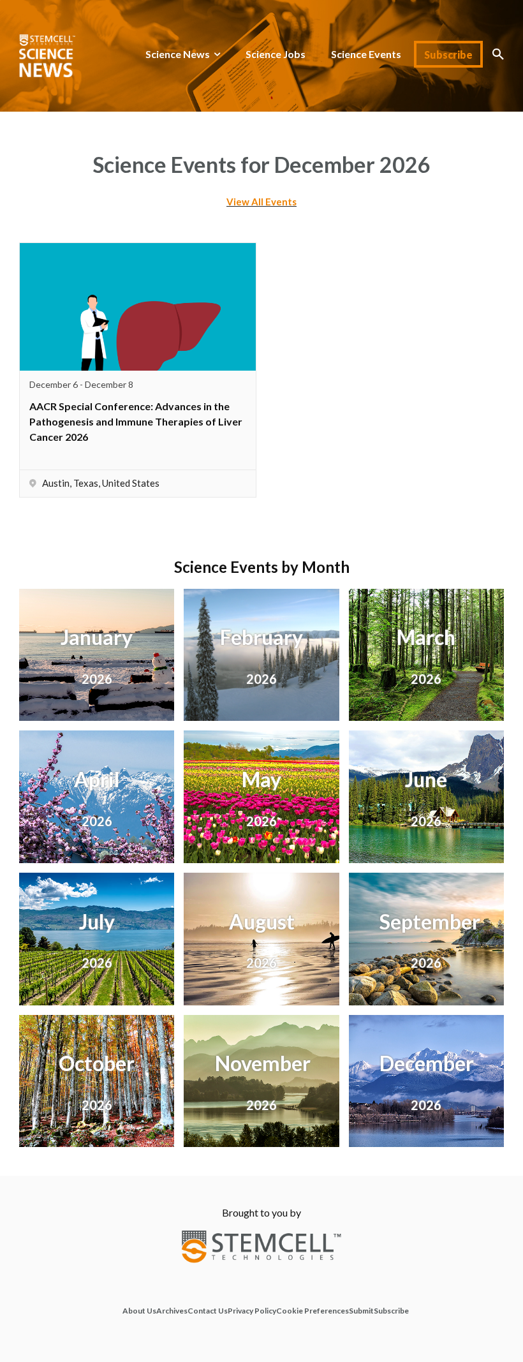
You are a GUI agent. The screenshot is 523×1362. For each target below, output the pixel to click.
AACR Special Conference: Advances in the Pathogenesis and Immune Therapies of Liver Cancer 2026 (135, 421)
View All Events (261, 201)
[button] (498, 54)
